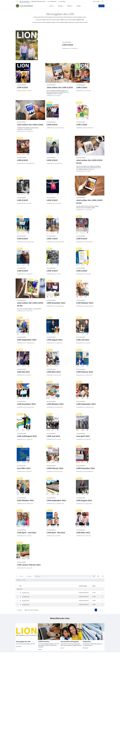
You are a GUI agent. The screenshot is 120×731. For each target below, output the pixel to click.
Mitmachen (69, 6)
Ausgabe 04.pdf (25, 604)
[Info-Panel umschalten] (103, 576)
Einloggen (97, 1)
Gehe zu (40, 649)
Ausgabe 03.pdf (25, 600)
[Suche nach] (94, 576)
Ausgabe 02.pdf (25, 596)
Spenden (101, 6)
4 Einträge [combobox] (19, 610)
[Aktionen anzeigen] (102, 593)
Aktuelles (79, 6)
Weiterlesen (19, 646)
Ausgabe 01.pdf (25, 592)
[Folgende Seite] (102, 610)
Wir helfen (60, 6)
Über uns (51, 6)
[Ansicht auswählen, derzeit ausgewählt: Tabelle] (99, 576)
